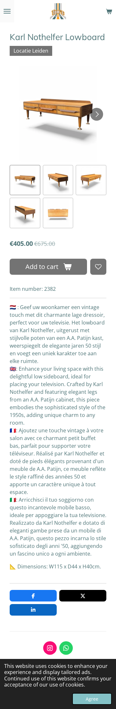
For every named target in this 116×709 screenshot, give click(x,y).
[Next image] (96, 114)
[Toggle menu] (7, 11)
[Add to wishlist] (98, 267)
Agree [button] (92, 699)
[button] (25, 180)
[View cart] (109, 11)
